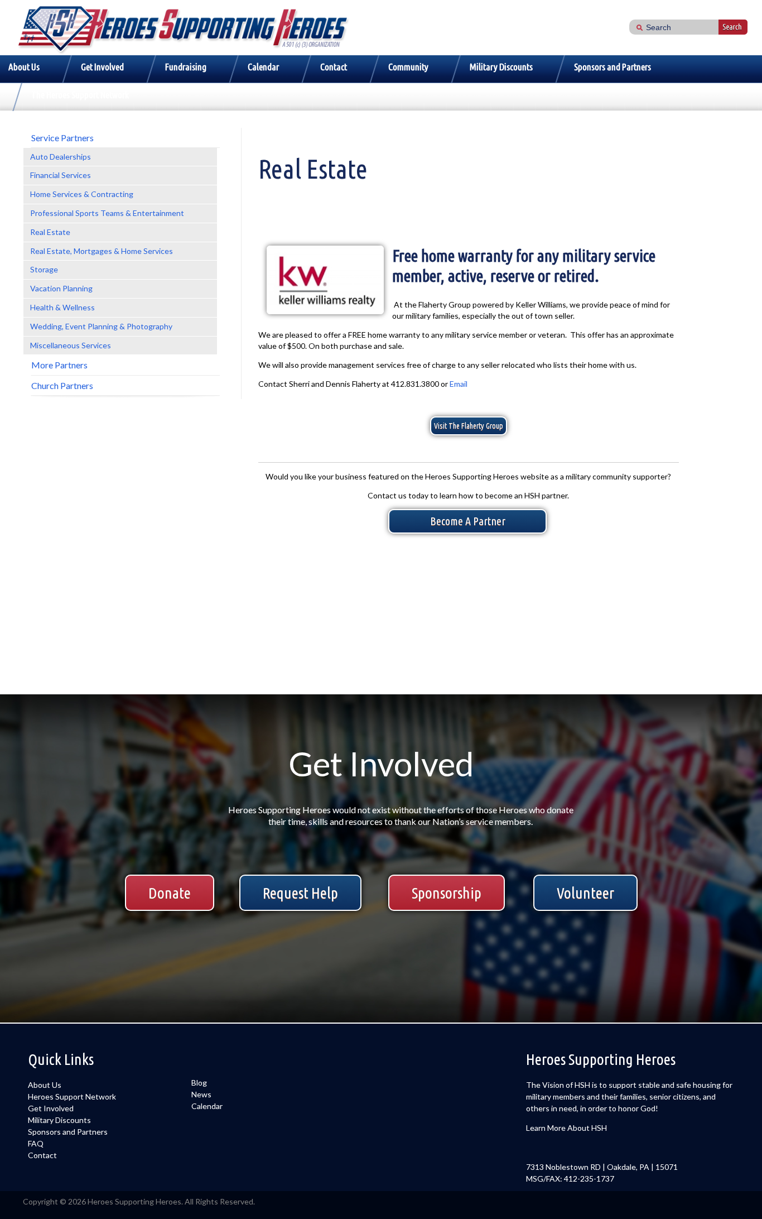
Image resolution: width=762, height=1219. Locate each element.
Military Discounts (501, 66)
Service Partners (62, 137)
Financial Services (60, 175)
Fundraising (185, 66)
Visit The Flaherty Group (468, 425)
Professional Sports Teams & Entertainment (107, 213)
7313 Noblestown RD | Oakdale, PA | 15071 (602, 1167)
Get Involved (102, 66)
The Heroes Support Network (80, 94)
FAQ (36, 1143)
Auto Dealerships (60, 156)
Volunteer (585, 892)
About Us (24, 66)
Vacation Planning (61, 288)
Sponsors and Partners (612, 66)
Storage (44, 269)
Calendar (263, 66)
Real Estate (50, 232)
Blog (199, 1082)
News (201, 1094)
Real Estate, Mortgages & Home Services (101, 251)
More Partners (59, 364)
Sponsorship (446, 892)
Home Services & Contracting (81, 194)
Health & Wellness (62, 307)
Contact (333, 66)
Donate (169, 892)
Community (408, 66)
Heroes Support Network (72, 1096)
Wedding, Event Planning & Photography (101, 326)
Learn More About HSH (566, 1127)
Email (458, 383)
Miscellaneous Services (70, 345)
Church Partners (62, 385)
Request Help (300, 892)
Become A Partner (467, 521)
